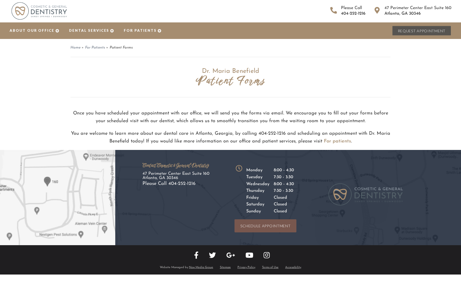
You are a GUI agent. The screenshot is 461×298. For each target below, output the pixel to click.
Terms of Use (270, 267)
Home (75, 48)
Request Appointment (422, 31)
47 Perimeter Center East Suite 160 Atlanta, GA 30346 (175, 176)
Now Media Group (201, 267)
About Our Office (32, 30)
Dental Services (89, 30)
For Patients (140, 30)
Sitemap (225, 267)
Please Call (169, 183)
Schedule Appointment (265, 226)
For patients (337, 141)
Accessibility (293, 267)
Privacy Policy (246, 267)
